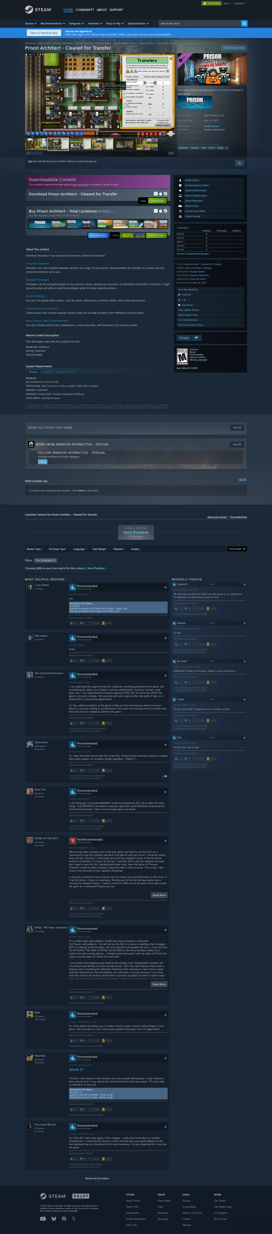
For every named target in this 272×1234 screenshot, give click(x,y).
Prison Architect (103, 43)
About (102, 10)
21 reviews (39, 677)
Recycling (163, 1219)
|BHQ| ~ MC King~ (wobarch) (51, 927)
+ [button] (226, 148)
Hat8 (37, 1012)
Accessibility (189, 1206)
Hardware (163, 1212)
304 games (40, 842)
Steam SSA (132, 1206)
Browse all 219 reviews (97, 1178)
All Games (30, 43)
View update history (188, 310)
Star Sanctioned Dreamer (49, 673)
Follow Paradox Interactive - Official (71, 452)
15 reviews (39, 931)
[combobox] (200, 23)
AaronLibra (41, 742)
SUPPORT (116, 10)
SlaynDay (40, 1055)
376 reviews (40, 1019)
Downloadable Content (125, 43)
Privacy (186, 1200)
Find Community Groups (190, 325)
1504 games (40, 746)
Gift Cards (131, 1225)
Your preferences (238, 517)
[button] (31, 23)
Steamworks (132, 1212)
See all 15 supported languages (193, 254)
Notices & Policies (192, 1212)
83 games (39, 793)
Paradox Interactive (214, 129)
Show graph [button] (235, 549)
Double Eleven (211, 126)
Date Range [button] (99, 548)
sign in (227, 3)
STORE (68, 10)
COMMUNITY (85, 10)
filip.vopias (41, 635)
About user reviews (217, 517)
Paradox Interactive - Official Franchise (73, 43)
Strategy (195, 148)
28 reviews (39, 845)
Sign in (31, 161)
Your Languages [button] (44, 560)
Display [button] (135, 548)
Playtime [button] (118, 548)
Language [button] (78, 548)
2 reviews (39, 589)
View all (242, 480)
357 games (40, 1016)
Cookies (186, 1219)
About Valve (164, 1200)
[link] (128, 235)
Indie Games (44, 43)
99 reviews (39, 749)
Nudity (220, 148)
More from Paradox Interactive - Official (72, 444)
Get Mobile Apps (223, 1206)
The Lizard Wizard (45, 1124)
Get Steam (220, 1200)
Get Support (220, 1212)
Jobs (160, 1206)
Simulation (183, 148)
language (238, 3)
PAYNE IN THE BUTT (46, 838)
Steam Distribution (136, 1219)
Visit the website (187, 289)
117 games (39, 1128)
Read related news (188, 315)
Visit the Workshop (188, 320)
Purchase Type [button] (57, 548)
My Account (220, 1219)
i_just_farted (42, 585)
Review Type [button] (34, 548)
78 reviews (39, 1063)
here (81, 490)
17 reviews (39, 796)
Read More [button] (159, 895)
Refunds (186, 1225)
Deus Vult (40, 789)
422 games (40, 1059)
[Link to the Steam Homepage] (38, 12)
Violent (212, 148)
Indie (204, 148)
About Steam (133, 1200)
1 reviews (39, 639)
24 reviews (39, 1131)
